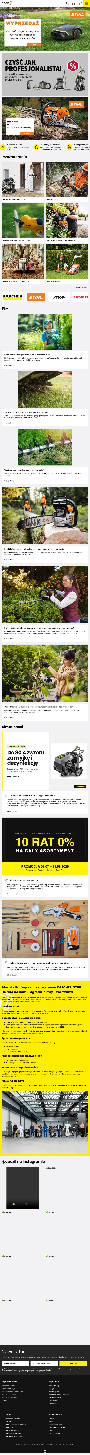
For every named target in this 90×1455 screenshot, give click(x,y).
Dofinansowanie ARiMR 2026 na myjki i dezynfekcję (33, 795)
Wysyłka (8, 1421)
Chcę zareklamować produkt (12, 1392)
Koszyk (51, 1389)
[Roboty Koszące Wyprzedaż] (45, 29)
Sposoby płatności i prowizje (15, 1424)
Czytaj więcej (9, 365)
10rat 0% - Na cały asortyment (24, 880)
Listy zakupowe (54, 1392)
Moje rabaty (53, 1401)
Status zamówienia (8, 1386)
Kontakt (4, 1401)
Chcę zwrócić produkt (9, 1395)
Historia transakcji (55, 1398)
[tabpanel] (45, 29)
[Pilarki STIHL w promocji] (45, 118)
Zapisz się (73, 1363)
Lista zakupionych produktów (59, 1395)
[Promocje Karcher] (45, 74)
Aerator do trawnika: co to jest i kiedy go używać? (27, 412)
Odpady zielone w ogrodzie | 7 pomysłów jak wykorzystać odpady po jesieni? (39, 707)
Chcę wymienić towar (9, 1398)
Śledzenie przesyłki (8, 1389)
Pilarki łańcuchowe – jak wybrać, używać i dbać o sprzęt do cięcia (34, 549)
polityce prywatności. (43, 1371)
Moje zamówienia (9, 1381)
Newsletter (13, 1352)
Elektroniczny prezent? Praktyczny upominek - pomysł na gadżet (39, 963)
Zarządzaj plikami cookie (14, 1436)
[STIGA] (59, 297)
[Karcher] (12, 297)
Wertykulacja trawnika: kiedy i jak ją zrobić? (24, 470)
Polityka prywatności (12, 1430)
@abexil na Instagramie (23, 1161)
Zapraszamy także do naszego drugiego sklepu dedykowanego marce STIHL (35, 1027)
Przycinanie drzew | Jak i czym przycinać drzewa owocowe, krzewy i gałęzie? (39, 628)
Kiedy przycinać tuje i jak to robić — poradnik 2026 (27, 355)
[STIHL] (36, 297)
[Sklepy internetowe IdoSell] (45, 1451)
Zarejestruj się (54, 1386)
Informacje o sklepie (12, 1419)
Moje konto (54, 1381)
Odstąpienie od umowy (13, 1433)
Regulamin (9, 1427)
